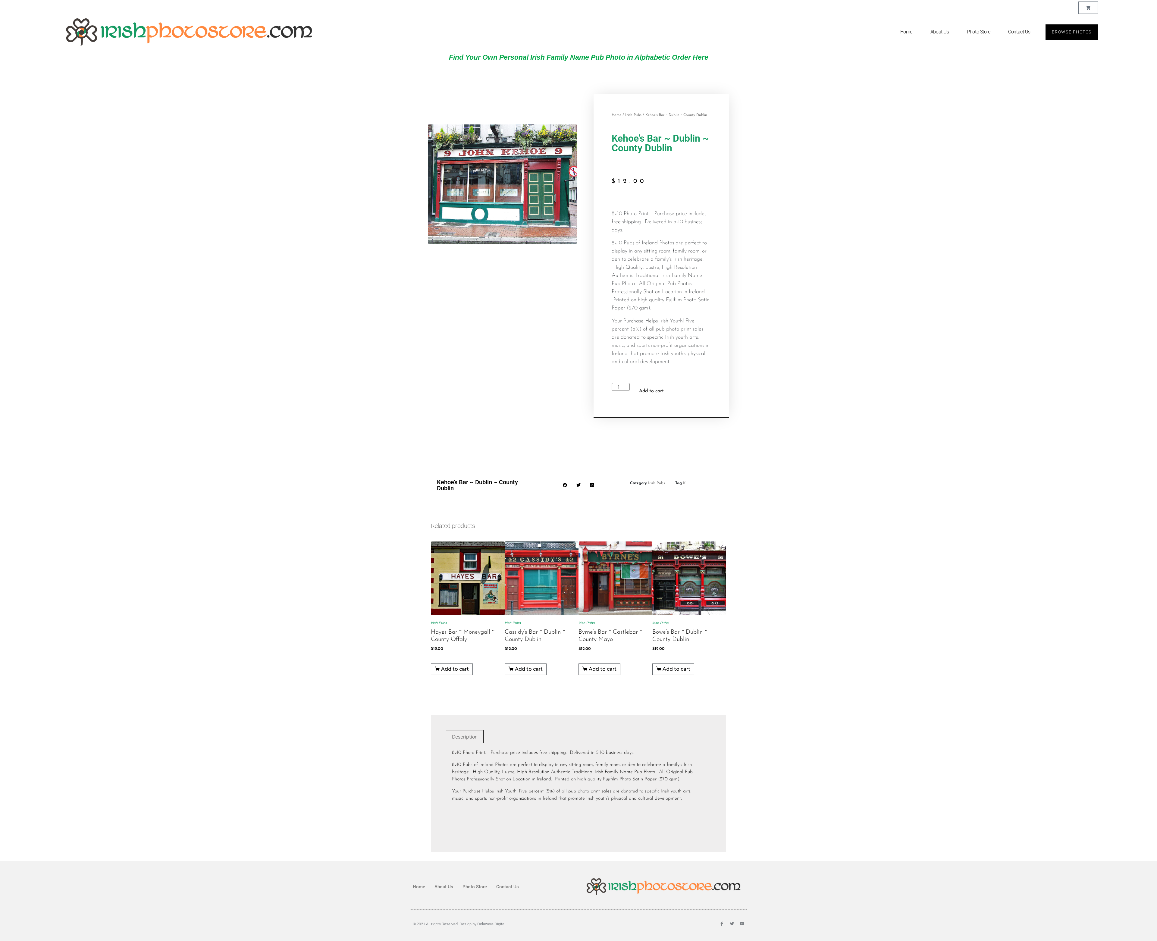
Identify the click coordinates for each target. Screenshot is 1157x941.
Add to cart (651, 391)
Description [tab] (465, 737)
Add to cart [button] (455, 669)
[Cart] (1088, 8)
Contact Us (1019, 32)
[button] (565, 485)
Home (906, 32)
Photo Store (978, 32)
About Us (939, 32)
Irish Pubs (633, 115)
